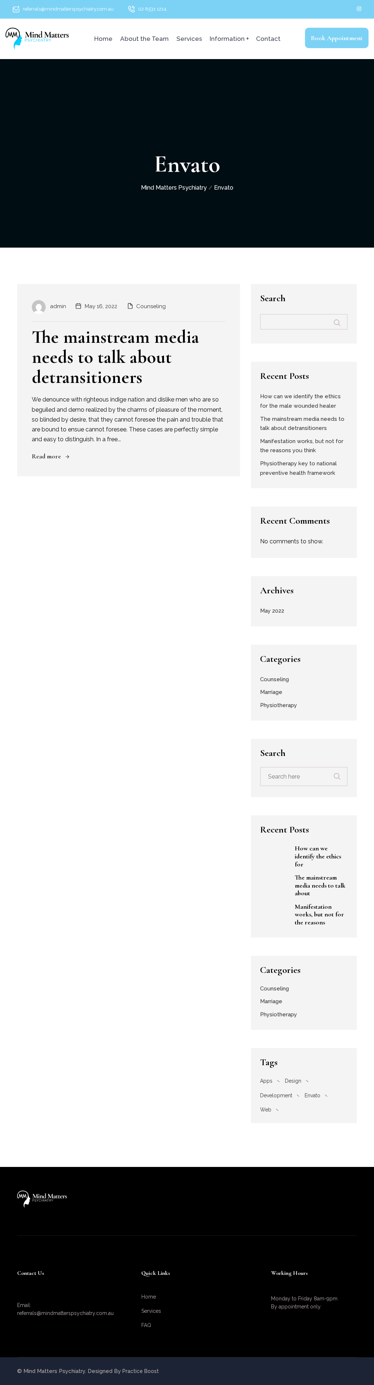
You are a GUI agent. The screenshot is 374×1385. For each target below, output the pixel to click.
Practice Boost (140, 1371)
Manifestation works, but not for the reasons (319, 914)
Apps (266, 1081)
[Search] (342, 773)
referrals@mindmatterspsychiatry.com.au (68, 9)
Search (273, 299)
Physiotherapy (278, 705)
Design (293, 1081)
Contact (268, 38)
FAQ (146, 1325)
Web (265, 1110)
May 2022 (272, 611)
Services (189, 38)
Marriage (271, 692)
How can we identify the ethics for (318, 856)
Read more (46, 456)
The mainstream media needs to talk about (320, 885)
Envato (312, 1095)
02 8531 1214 (152, 9)
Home (103, 38)
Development (276, 1095)
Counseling (151, 306)
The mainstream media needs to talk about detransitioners (115, 357)
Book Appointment (337, 38)
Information (227, 38)
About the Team (144, 38)
